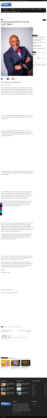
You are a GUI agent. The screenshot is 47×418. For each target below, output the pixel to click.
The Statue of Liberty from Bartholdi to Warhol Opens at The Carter (15, 368)
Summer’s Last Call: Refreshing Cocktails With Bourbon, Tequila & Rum (10, 384)
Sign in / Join (2, 0)
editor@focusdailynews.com (20, 413)
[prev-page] (1, 370)
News (4, 18)
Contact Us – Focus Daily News (19, 0)
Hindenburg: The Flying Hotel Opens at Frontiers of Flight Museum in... (10, 389)
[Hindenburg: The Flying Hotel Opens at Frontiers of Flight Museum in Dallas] (3, 389)
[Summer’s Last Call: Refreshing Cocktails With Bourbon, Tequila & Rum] (3, 384)
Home (2, 18)
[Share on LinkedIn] (1, 210)
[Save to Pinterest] (1, 208)
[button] (45, 9)
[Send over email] (1, 212)
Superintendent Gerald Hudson (18, 326)
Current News (5, 9)
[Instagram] (45, 0)
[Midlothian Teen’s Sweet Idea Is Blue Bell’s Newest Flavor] (19, 384)
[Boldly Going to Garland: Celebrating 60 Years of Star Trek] (25, 363)
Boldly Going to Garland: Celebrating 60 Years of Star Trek (25, 368)
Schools (21, 9)
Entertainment (39, 9)
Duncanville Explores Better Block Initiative (39, 48)
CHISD (8, 326)
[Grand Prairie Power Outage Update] (19, 389)
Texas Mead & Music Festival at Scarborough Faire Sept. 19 (37, 46)
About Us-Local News (7, 0)
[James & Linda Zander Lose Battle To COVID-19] (19, 393)
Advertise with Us (13, 0)
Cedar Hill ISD (5, 256)
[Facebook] (43, 0)
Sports (33, 9)
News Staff (9, 335)
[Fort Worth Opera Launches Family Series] (5, 363)
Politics (29, 9)
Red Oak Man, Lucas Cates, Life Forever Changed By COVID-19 (7, 331)
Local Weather (12, 9)
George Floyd (12, 326)
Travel (17, 9)
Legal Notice (13, 11)
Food (19, 11)
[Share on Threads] (1, 214)
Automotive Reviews (6, 11)
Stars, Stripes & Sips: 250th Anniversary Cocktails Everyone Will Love (10, 393)
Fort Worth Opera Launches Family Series (39, 37)
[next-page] (3, 370)
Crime (25, 9)
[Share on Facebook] (1, 204)
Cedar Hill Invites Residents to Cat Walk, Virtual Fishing (24, 331)
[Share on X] (1, 206)
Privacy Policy (25, 0)
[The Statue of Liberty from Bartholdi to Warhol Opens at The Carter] (15, 363)
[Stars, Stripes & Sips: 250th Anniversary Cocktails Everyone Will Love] (3, 393)
